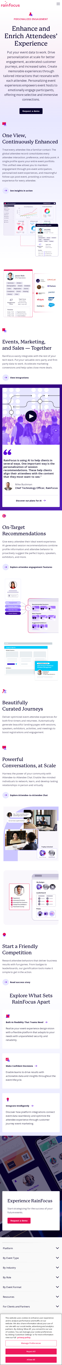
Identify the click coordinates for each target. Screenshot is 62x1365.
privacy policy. (24, 1337)
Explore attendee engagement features (31, 567)
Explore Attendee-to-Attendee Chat (29, 795)
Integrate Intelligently (17, 1105)
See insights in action (21, 190)
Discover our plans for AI (29, 500)
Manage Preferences (31, 1343)
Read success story (20, 982)
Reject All (31, 1351)
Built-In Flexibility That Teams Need (24, 1022)
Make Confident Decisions (19, 1066)
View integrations (19, 377)
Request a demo (31, 111)
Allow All (31, 1359)
